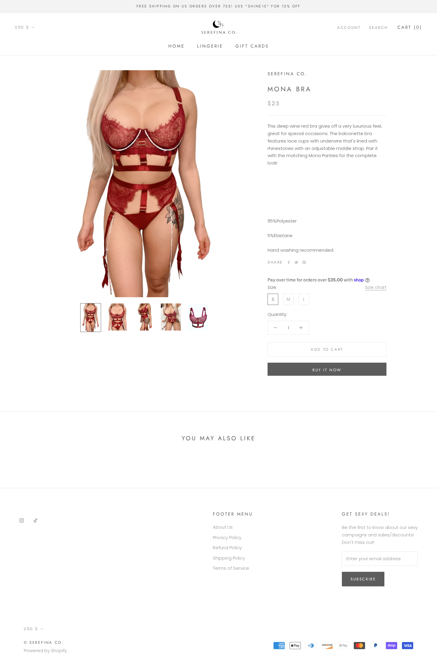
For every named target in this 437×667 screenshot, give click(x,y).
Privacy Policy (227, 537)
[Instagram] (21, 520)
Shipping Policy (229, 558)
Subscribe (363, 579)
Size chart (375, 287)
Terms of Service (231, 568)
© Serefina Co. (44, 642)
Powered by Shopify (45, 650)
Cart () (409, 27)
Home (176, 46)
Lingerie (210, 46)
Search (378, 27)
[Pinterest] (304, 262)
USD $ (22, 27)
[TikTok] (35, 520)
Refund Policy (227, 547)
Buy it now (327, 370)
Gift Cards (252, 46)
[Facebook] (288, 262)
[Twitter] (296, 262)
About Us (223, 527)
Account (349, 27)
